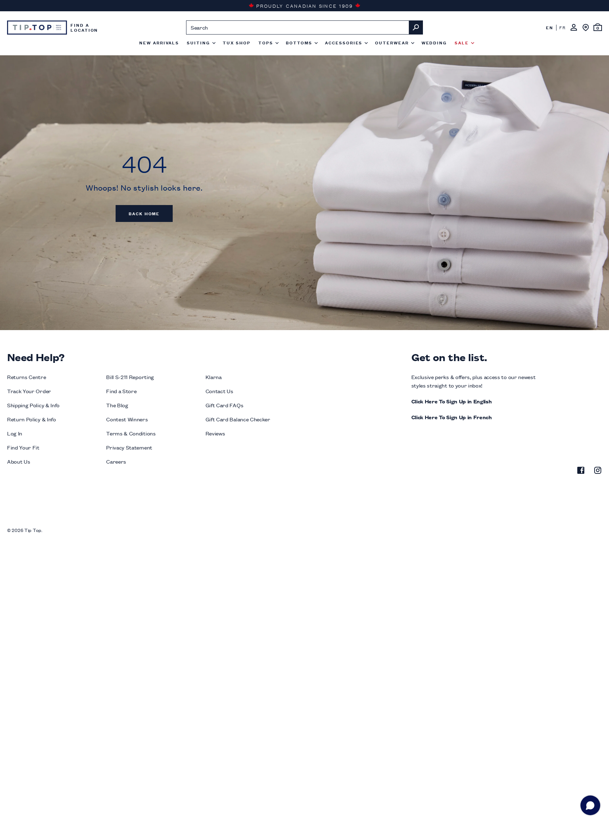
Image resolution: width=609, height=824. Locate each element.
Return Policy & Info (31, 419)
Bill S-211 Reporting (130, 376)
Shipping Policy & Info (33, 405)
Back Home (144, 213)
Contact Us (219, 391)
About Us (18, 461)
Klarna (213, 376)
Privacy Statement (129, 447)
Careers (116, 461)
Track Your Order (29, 391)
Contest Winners (127, 419)
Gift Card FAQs (224, 405)
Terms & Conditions (130, 433)
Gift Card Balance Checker (237, 419)
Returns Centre (26, 376)
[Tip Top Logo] (37, 27)
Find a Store (121, 391)
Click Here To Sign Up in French (451, 417)
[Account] (574, 27)
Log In (14, 433)
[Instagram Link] (597, 471)
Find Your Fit (23, 447)
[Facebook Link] (581, 471)
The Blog (117, 405)
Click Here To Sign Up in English (451, 401)
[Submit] (416, 27)
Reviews (215, 433)
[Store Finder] (586, 27)
